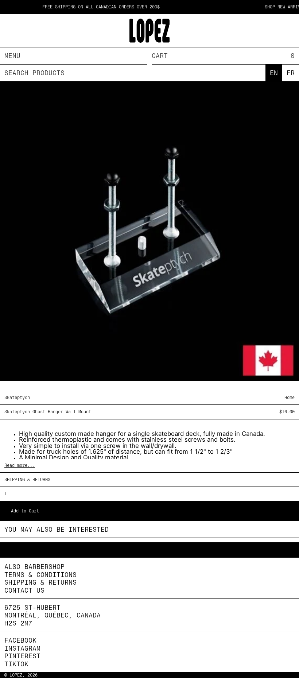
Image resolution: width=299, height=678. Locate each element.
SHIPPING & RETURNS (27, 479)
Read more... (19, 465)
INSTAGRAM (22, 648)
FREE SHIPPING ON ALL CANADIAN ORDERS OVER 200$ (91, 6)
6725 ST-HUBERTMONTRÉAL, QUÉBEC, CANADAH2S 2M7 (52, 615)
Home (289, 397)
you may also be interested (56, 529)
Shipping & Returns (40, 582)
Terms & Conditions (40, 574)
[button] (225, 56)
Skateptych (17, 397)
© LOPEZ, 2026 (21, 675)
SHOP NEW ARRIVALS (276, 6)
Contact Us (24, 590)
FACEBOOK (20, 640)
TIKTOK (16, 664)
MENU (12, 55)
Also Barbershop (34, 566)
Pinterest (22, 656)
